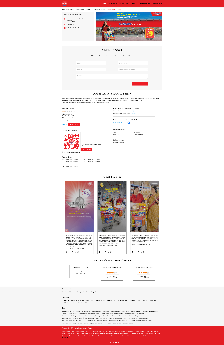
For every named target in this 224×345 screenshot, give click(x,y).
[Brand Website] (119, 342)
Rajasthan (134, 111)
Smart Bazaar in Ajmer (68, 331)
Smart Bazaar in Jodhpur (136, 333)
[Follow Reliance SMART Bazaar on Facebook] (105, 342)
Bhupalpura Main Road (83, 292)
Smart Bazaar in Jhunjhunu (120, 333)
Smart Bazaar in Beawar (112, 331)
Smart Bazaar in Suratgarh (139, 335)
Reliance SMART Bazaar (80, 267)
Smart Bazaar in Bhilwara (127, 331)
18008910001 (70, 24)
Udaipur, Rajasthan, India (120, 124)
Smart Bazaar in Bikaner (142, 331)
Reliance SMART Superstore (112, 267)
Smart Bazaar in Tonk (153, 335)
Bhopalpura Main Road (68, 292)
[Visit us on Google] (108, 342)
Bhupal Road (94, 292)
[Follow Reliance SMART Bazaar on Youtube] (116, 342)
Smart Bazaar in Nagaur (81, 335)
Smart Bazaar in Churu (73, 333)
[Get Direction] (128, 123)
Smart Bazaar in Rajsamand (109, 335)
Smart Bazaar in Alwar (82, 331)
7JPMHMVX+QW (118, 122)
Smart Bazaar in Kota (150, 333)
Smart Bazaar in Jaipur (105, 333)
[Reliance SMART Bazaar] (64, 3)
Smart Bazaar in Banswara (97, 331)
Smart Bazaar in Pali (95, 335)
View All (64, 124)
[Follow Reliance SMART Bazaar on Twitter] (110, 342)
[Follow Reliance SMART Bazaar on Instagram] (113, 342)
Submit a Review (74, 124)
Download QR (87, 149)
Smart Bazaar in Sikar (124, 335)
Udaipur (134, 113)
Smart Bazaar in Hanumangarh (89, 333)
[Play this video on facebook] (79, 207)
